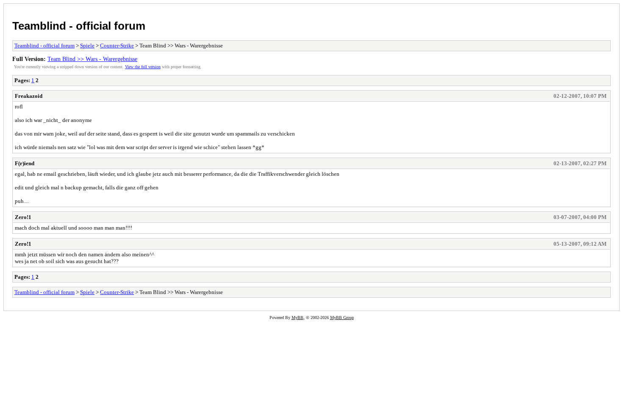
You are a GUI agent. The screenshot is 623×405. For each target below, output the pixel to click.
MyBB (297, 317)
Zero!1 (23, 217)
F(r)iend (24, 163)
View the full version (143, 66)
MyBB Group (342, 317)
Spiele (87, 45)
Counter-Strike (117, 45)
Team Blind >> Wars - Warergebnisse (92, 58)
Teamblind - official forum (78, 25)
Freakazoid (28, 96)
